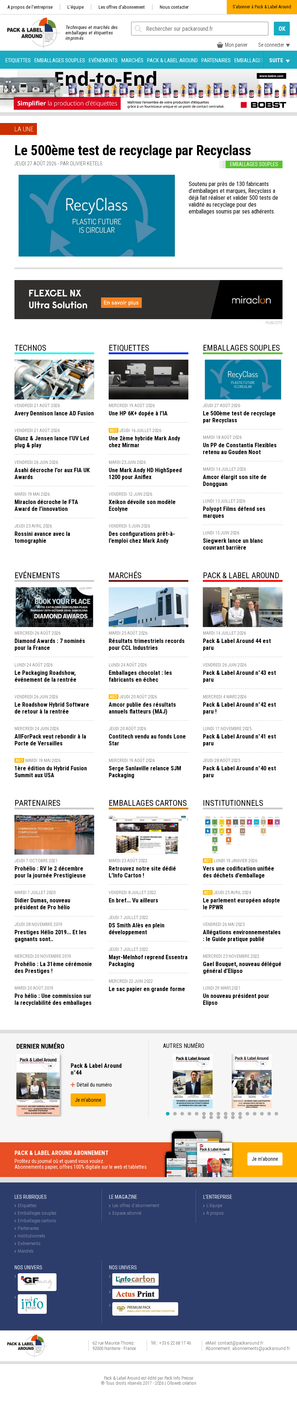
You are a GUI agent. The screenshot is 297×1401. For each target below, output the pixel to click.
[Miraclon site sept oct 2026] (148, 299)
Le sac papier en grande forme (147, 989)
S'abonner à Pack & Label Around (262, 6)
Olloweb (174, 1383)
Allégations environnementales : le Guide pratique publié (242, 936)
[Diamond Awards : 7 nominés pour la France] (54, 607)
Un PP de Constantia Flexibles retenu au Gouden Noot (240, 449)
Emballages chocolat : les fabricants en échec (140, 676)
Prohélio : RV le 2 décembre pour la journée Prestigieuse (50, 872)
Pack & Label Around (172, 60)
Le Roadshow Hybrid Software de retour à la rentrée (51, 708)
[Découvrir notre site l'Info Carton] (135, 1284)
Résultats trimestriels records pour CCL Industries (147, 644)
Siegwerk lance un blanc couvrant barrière (233, 544)
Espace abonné (126, 1213)
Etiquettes (18, 60)
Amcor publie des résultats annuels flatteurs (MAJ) (142, 708)
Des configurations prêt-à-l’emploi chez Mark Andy (142, 537)
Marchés (132, 60)
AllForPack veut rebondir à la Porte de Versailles (50, 740)
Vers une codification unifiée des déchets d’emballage (238, 872)
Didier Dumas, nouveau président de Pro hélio (42, 904)
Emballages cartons (260, 60)
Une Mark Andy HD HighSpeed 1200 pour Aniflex (145, 474)
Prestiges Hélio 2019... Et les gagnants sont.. (50, 936)
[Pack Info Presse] (32, 1312)
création (189, 1383)
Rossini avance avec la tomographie (42, 537)
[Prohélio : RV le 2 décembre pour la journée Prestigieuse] (54, 835)
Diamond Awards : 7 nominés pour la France (49, 644)
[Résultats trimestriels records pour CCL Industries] (148, 607)
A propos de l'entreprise (30, 7)
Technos (30, 347)
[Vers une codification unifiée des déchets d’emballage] (243, 835)
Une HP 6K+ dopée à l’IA (138, 413)
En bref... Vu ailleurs (133, 900)
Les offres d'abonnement (122, 7)
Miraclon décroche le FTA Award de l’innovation (46, 505)
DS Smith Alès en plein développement (136, 929)
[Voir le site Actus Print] (135, 1297)
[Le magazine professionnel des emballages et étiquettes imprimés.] (30, 32)
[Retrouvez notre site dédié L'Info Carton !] (148, 835)
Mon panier (236, 45)
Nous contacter (174, 7)
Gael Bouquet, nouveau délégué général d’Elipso (242, 967)
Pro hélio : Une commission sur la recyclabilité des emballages (53, 999)
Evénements (103, 60)
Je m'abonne (88, 1100)
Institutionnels (233, 803)
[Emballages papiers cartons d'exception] (145, 1314)
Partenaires (216, 60)
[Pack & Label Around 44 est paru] (243, 607)
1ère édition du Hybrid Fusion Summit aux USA (50, 772)
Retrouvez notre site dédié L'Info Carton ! (142, 872)
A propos (215, 1213)
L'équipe (75, 7)
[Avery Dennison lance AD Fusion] (54, 379)
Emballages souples (59, 60)
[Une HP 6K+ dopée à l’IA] (148, 379)
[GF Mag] (37, 1289)
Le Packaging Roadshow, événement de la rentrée (45, 676)
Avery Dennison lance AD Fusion (54, 413)
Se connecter (271, 45)
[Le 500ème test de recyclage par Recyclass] (96, 216)
